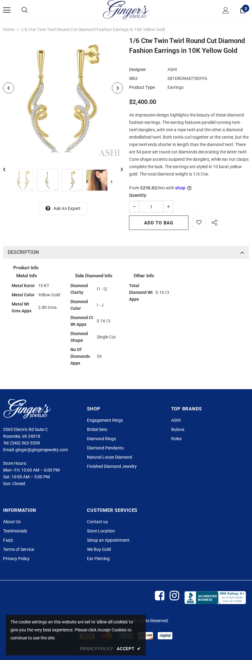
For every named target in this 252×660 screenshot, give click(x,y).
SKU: (133, 78)
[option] (63, 99)
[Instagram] (174, 595)
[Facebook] (159, 595)
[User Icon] (225, 10)
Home (8, 29)
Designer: (138, 69)
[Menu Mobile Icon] (6, 10)
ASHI (172, 69)
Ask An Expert (67, 208)
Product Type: (142, 87)
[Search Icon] (25, 10)
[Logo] (126, 9)
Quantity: (138, 195)
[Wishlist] (199, 222)
